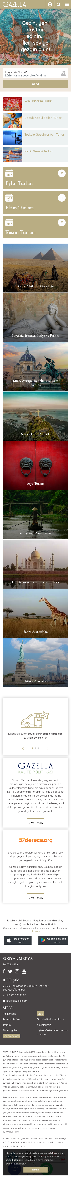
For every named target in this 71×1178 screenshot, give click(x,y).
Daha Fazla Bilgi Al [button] (16, 1163)
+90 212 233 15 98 (15, 995)
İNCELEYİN (36, 823)
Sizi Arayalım (10, 1030)
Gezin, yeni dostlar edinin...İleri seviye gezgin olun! (35, 36)
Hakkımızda (9, 1013)
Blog (40, 1013)
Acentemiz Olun (12, 1019)
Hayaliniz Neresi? (16, 72)
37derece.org (11, 1036)
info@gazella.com (16, 1000)
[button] (32, 748)
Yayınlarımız (44, 1024)
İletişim (7, 1024)
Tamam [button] (35, 1170)
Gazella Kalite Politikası (50, 1019)
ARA (35, 84)
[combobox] (35, 73)
